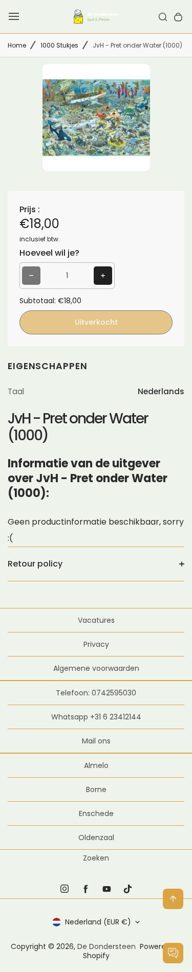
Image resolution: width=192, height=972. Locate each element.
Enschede (96, 813)
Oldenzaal (96, 837)
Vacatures (96, 620)
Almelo (96, 765)
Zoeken (96, 858)
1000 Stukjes (59, 45)
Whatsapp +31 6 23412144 (96, 717)
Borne (96, 789)
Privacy (96, 644)
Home (17, 45)
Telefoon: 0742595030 (96, 693)
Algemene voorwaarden (96, 668)
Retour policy (35, 564)
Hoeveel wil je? (49, 253)
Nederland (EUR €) (98, 922)
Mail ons (96, 741)
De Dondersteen (106, 946)
